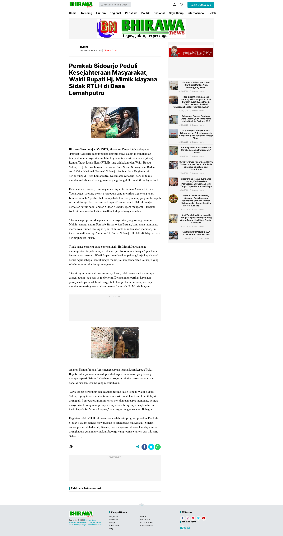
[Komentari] (71, 447)
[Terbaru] (174, 5)
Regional (115, 13)
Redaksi (182, 527)
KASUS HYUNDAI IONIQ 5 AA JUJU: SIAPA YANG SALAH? (196, 233)
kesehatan (114, 525)
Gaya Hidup (176, 13)
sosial (112, 522)
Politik (145, 13)
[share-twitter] (151, 447)
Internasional (196, 13)
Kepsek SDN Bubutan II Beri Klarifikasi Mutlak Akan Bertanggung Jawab (196, 85)
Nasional (159, 13)
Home (72, 13)
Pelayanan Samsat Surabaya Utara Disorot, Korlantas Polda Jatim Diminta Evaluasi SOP (196, 118)
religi (111, 528)
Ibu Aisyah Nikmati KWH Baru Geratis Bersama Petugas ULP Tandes (196, 150)
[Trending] (181, 5)
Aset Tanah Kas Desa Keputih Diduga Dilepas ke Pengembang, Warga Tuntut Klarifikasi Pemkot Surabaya (196, 219)
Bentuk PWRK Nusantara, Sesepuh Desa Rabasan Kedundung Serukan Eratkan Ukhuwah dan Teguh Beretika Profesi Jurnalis (196, 200)
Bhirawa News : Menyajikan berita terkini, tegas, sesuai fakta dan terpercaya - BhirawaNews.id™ (85, 522)
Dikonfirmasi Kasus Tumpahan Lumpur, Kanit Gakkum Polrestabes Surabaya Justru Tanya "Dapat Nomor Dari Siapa (196, 183)
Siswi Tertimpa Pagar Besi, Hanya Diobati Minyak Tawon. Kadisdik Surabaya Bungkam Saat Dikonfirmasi (196, 166)
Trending (86, 13)
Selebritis (215, 13)
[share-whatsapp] (158, 447)
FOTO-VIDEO (146, 522)
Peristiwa (131, 13)
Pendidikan (145, 519)
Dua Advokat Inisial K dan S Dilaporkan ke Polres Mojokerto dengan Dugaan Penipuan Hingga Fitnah (196, 134)
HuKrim (101, 13)
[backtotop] (141, 505)
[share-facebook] (144, 447)
